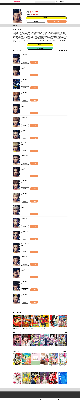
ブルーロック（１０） (25, 168)
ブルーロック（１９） (25, 281)
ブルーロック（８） (25, 142)
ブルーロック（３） (25, 79)
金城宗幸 (31, 11)
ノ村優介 (36, 11)
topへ (40, 390)
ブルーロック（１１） (25, 180)
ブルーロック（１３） (25, 206)
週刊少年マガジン (34, 14)
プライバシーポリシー (41, 395)
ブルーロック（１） (25, 54)
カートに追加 (56, 21)
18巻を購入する (46, 17)
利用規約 (27, 395)
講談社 (31, 12)
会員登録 (61, 1)
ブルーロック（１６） (25, 243)
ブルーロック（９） (25, 155)
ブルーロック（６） (25, 117)
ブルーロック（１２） (25, 193)
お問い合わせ (48, 395)
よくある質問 (22, 395)
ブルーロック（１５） (25, 231)
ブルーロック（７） (25, 130)
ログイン (57, 1)
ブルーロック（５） (25, 104)
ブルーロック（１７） (25, 256)
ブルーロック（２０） (25, 294)
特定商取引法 (33, 395)
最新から (65, 50)
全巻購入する (40, 44)
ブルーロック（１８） (25, 269)
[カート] (65, 1)
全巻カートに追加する (40, 48)
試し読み (36, 21)
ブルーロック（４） (25, 92)
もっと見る (64, 312)
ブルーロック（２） (25, 67)
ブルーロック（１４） (25, 218)
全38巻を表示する (40, 308)
